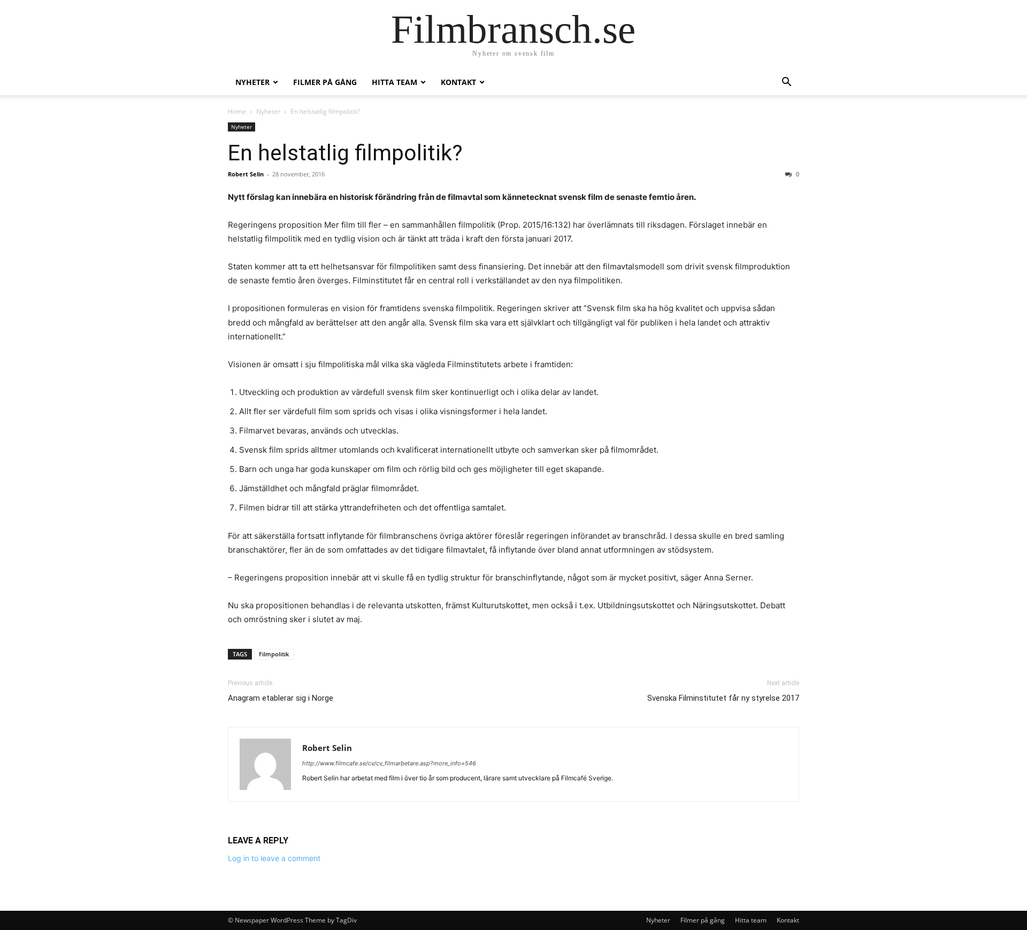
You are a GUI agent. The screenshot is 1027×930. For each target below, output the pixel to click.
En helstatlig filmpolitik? (345, 153)
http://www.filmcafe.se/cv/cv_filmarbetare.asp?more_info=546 (389, 763)
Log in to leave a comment (274, 858)
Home (237, 111)
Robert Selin (246, 174)
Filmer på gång (325, 82)
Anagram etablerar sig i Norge (280, 698)
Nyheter (252, 82)
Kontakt (458, 82)
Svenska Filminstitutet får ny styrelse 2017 (723, 698)
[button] (786, 83)
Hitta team (394, 82)
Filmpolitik (274, 654)
